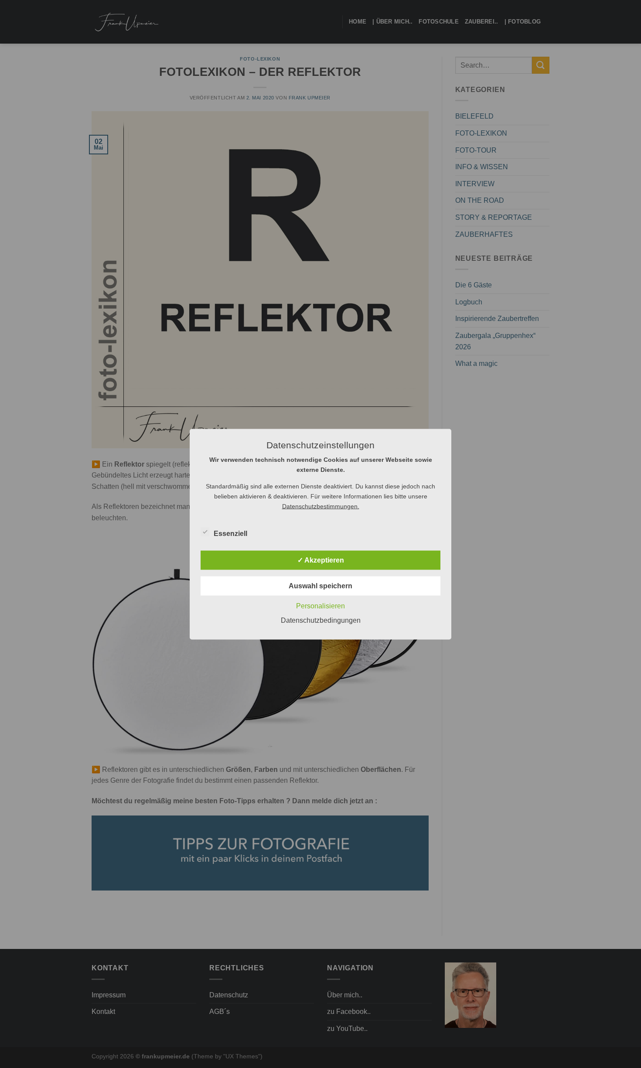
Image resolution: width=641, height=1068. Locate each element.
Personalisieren (320, 605)
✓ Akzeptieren (320, 559)
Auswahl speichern (320, 585)
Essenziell (230, 533)
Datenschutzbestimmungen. (320, 505)
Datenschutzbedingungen (321, 620)
